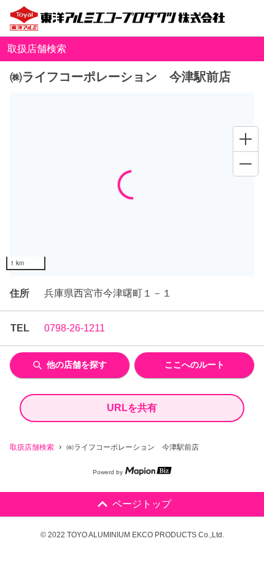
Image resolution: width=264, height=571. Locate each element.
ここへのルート (195, 364)
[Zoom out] (245, 163)
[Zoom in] (245, 139)
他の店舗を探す (77, 364)
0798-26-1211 (74, 328)
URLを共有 (132, 408)
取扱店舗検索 (32, 447)
